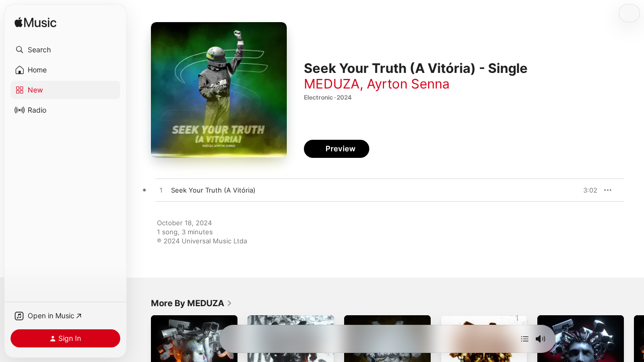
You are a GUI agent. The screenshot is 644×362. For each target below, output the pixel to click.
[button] (65, 49)
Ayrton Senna (408, 84)
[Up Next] (525, 339)
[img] (35, 23)
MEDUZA (332, 84)
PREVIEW (586, 190)
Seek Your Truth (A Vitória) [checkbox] (213, 190)
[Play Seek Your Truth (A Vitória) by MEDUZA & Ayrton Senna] (161, 190)
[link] (191, 303)
